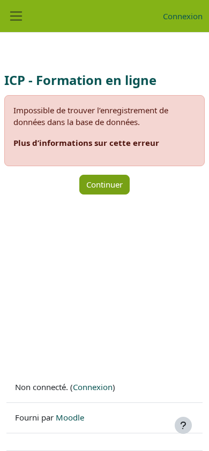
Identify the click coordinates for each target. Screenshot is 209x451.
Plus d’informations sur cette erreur (86, 142)
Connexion (183, 16)
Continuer (104, 184)
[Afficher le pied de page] (183, 425)
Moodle (70, 417)
